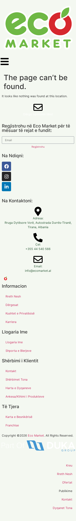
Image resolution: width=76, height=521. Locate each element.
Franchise (12, 425)
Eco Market (36, 435)
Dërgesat (12, 305)
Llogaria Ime (14, 342)
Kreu (69, 465)
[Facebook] (6, 166)
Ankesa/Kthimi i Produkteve (25, 396)
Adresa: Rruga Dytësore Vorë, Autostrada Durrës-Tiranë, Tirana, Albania (38, 222)
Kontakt (11, 371)
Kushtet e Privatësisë (20, 313)
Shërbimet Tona (16, 379)
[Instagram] (6, 176)
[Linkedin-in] (6, 186)
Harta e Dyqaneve (18, 388)
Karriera (11, 322)
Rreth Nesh (13, 296)
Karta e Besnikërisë (19, 417)
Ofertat (67, 482)
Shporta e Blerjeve (18, 351)
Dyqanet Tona (62, 508)
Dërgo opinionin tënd (38, 114)
